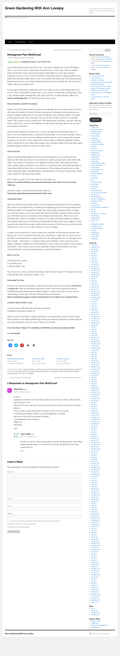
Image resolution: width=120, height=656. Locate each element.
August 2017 (94, 426)
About (31, 42)
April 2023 (94, 283)
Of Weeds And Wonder (103, 65)
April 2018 (94, 409)
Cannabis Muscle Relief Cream (39, 371)
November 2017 (95, 419)
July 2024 (94, 253)
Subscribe (95, 120)
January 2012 (95, 566)
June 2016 (94, 455)
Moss (92, 180)
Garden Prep (94, 161)
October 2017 (95, 421)
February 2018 (95, 413)
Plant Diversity (95, 195)
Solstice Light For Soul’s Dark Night (101, 82)
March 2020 (94, 360)
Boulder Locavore (96, 621)
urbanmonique (95, 627)
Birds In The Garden (97, 129)
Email (9, 506)
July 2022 (94, 302)
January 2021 (95, 339)
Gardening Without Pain (15, 359)
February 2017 (95, 438)
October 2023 (95, 272)
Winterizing (94, 239)
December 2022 (95, 291)
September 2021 (95, 323)
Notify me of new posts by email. (19, 527)
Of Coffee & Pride (38, 359)
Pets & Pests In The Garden (99, 192)
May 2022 (94, 306)
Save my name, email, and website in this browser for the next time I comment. (35, 521)
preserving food (47, 369)
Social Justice (95, 220)
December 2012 (95, 543)
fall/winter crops (95, 155)
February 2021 (95, 337)
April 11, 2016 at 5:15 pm (28, 437)
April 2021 (94, 333)
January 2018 (95, 415)
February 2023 (95, 287)
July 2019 (94, 377)
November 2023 (95, 270)
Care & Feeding (95, 134)
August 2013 (94, 526)
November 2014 (95, 495)
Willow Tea (14, 373)
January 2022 (95, 314)
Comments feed (95, 612)
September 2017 (95, 423)
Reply (16, 428)
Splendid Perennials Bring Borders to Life (68, 50)
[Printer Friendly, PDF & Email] (13, 62)
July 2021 (94, 327)
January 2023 (95, 289)
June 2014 (94, 505)
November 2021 (95, 318)
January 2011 (95, 591)
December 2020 (95, 342)
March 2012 (94, 562)
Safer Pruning (95, 216)
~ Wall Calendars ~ (20, 42)
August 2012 (94, 552)
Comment (10, 472)
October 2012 (95, 547)
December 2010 (95, 594)
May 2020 (94, 356)
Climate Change (95, 136)
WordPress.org (95, 615)
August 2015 (94, 476)
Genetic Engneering (96, 165)
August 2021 (94, 325)
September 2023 (95, 274)
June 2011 (94, 581)
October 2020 (95, 346)
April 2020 (94, 358)
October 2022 (95, 295)
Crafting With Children (97, 144)
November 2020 (95, 344)
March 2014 (94, 512)
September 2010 (95, 600)
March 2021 (94, 335)
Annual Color (95, 127)
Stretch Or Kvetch (63, 359)
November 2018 (95, 394)
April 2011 (94, 585)
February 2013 (95, 539)
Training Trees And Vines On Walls (19, 50)
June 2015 (94, 480)
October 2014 (95, 497)
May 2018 (94, 407)
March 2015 (94, 486)
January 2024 (95, 266)
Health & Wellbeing (29, 369)
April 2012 (94, 560)
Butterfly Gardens (96, 132)
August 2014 (94, 501)
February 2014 (95, 514)
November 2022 (95, 293)
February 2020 (95, 363)
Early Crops (94, 148)
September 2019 (95, 373)
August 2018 (94, 400)
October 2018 (95, 396)
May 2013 (94, 533)
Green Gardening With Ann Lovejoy (34, 7)
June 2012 (94, 556)
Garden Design (95, 159)
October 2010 (95, 598)
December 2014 (95, 493)
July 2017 (94, 428)
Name (9, 498)
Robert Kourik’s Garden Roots (99, 625)
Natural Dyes (95, 186)
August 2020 (94, 350)
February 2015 (95, 489)
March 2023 (94, 285)
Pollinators (94, 203)
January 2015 (95, 491)
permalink (30, 373)
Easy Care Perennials (97, 150)
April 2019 (94, 384)
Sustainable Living (96, 226)
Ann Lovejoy (30, 57)
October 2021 (95, 321)
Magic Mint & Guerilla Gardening (100, 88)
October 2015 (95, 472)
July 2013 (94, 528)
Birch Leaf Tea (23, 371)
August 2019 (94, 375)
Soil (92, 222)
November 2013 (95, 520)
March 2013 (94, 537)
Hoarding (93, 176)
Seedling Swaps (95, 218)
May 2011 (94, 583)
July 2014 (94, 503)
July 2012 (94, 554)
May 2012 (94, 558)
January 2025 (95, 249)
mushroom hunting (96, 182)
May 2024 (94, 258)
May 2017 (94, 432)
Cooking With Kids (96, 142)
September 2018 (95, 398)
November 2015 (95, 470)
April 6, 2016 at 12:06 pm (22, 392)
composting (94, 138)
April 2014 (94, 510)
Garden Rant (94, 623)
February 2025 (95, 247)
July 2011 (94, 579)
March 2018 (94, 411)
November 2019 (95, 369)
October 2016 (95, 447)
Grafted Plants (95, 167)
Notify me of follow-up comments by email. (22, 524)
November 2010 (95, 596)
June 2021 (94, 329)
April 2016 (94, 459)
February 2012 (95, 564)
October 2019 (95, 371)
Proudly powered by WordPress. (101, 633)
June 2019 (94, 379)
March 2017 (94, 436)
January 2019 (95, 390)
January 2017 (95, 440)
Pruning (93, 209)
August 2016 (94, 451)
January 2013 (95, 541)
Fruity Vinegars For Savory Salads (101, 86)
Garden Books (95, 157)
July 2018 (94, 402)
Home (9, 42)
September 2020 (95, 348)
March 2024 (94, 262)
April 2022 (94, 308)
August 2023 (94, 276)
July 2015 (94, 478)
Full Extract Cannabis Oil (57, 371)
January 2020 (95, 365)
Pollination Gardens (96, 201)
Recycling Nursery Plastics (98, 213)
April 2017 (94, 434)
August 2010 (94, 602)
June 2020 (94, 354)
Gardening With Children (98, 163)
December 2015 (95, 468)
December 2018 (95, 392)
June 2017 (94, 430)
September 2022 (95, 297)
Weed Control (95, 237)
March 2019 (94, 386)
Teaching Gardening (96, 228)
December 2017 (95, 417)
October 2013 (95, 522)
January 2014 (95, 516)
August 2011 (94, 577)
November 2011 (95, 570)
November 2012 (95, 545)
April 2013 (94, 535)
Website (9, 513)
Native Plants (95, 184)
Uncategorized (95, 232)
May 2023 (94, 281)
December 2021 (95, 316)
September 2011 (95, 575)
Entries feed (94, 610)
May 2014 (94, 507)
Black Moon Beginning (97, 84)
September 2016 (95, 449)
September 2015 (95, 474)
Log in (93, 608)
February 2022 (95, 312)
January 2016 (95, 465)
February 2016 (95, 463)
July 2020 (94, 352)
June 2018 (94, 405)
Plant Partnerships (96, 197)
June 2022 (94, 304)
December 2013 (95, 518)
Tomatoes (93, 230)
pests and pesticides (96, 190)
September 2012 (95, 549)
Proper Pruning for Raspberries (100, 207)
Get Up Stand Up (107, 59)
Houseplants (94, 178)
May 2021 (94, 331)
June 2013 (94, 531)
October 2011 (95, 573)
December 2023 (95, 268)
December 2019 (95, 367)
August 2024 (94, 251)
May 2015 (94, 482)
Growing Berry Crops (97, 169)
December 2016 (95, 442)
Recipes (55, 369)
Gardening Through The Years (99, 90)
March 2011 (94, 587)
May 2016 (94, 457)
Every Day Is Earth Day (103, 57)
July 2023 (94, 279)
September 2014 (95, 499)
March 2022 (94, 310)
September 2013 (95, 524)
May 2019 (94, 381)
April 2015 (94, 484)
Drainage (93, 146)
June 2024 (94, 255)
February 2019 (95, 388)
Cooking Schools (96, 140)
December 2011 (95, 568)
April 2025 (94, 245)
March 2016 (94, 461)
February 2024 (95, 264)
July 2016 (94, 453)
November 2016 (95, 444)
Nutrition (38, 369)
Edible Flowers (95, 153)
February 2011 (95, 589)
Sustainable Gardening (66, 369)
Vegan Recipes (95, 234)
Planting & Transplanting (98, 199)
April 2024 (94, 260)
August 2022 (94, 300)
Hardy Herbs (94, 171)
